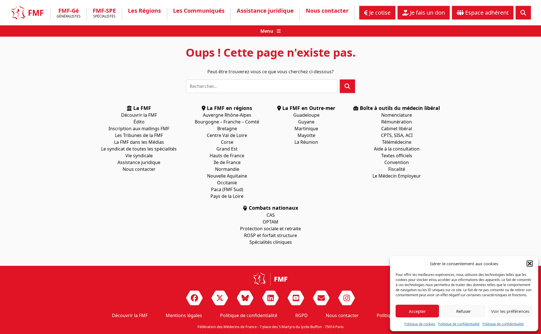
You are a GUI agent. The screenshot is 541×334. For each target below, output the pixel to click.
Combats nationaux (272, 207)
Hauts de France (227, 155)
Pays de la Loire (226, 196)
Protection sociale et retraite (270, 228)
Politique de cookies (419, 324)
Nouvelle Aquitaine (227, 176)
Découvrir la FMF (139, 115)
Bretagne (227, 128)
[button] (530, 263)
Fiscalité (396, 169)
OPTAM (270, 222)
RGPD (301, 315)
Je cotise (379, 12)
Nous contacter (327, 10)
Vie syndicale (139, 155)
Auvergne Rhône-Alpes (227, 115)
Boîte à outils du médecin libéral (399, 108)
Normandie (227, 169)
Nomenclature (396, 115)
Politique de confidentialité (459, 324)
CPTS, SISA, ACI (397, 135)
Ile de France (227, 162)
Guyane (306, 122)
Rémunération (396, 122)
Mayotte (306, 135)
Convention (396, 162)
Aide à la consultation (397, 149)
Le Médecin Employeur (397, 176)
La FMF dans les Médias (139, 142)
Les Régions (144, 10)
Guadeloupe (306, 115)
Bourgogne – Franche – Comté (227, 122)
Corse (227, 142)
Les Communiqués (199, 10)
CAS (271, 215)
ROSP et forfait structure (270, 235)
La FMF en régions (228, 108)
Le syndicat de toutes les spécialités (139, 149)
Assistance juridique (265, 10)
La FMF (141, 108)
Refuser (463, 311)
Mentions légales (184, 315)
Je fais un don (427, 12)
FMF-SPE (104, 13)
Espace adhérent (486, 12)
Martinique (306, 128)
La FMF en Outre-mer (308, 108)
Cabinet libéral (396, 128)
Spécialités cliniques (270, 242)
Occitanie (227, 183)
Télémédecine (396, 142)
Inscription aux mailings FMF (138, 128)
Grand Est (227, 149)
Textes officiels (396, 155)
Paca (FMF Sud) (227, 189)
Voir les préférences (510, 311)
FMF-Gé (69, 13)
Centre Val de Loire (227, 135)
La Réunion (306, 142)
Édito (139, 122)
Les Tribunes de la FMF (139, 135)
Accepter (417, 311)
